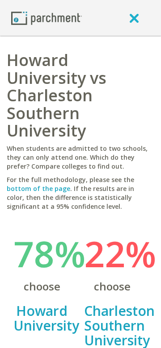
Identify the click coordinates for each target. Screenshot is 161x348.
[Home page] (46, 17)
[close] (134, 17)
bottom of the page (38, 188)
